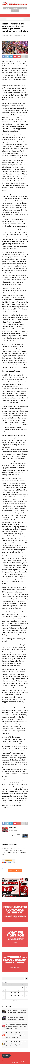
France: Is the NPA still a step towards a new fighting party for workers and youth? (15, 1035)
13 (3, 993)
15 (11, 993)
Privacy (15, 10)
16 (15, 993)
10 (18, 990)
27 (3, 998)
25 (22, 995)
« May (13, 1000)
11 (22, 990)
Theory (7, 8)
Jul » (17, 1000)
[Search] (26, 978)
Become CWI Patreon (15, 870)
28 (7, 998)
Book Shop (15, 8)
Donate (23, 8)
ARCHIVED (6, 1055)
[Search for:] (15, 19)
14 (7, 993)
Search (3, 976)
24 (18, 995)
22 (11, 995)
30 (15, 998)
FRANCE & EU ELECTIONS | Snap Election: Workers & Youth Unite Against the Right (16, 1026)
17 (18, 993)
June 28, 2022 (6, 35)
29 (11, 998)
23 (15, 995)
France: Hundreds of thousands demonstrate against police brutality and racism (16, 1044)
